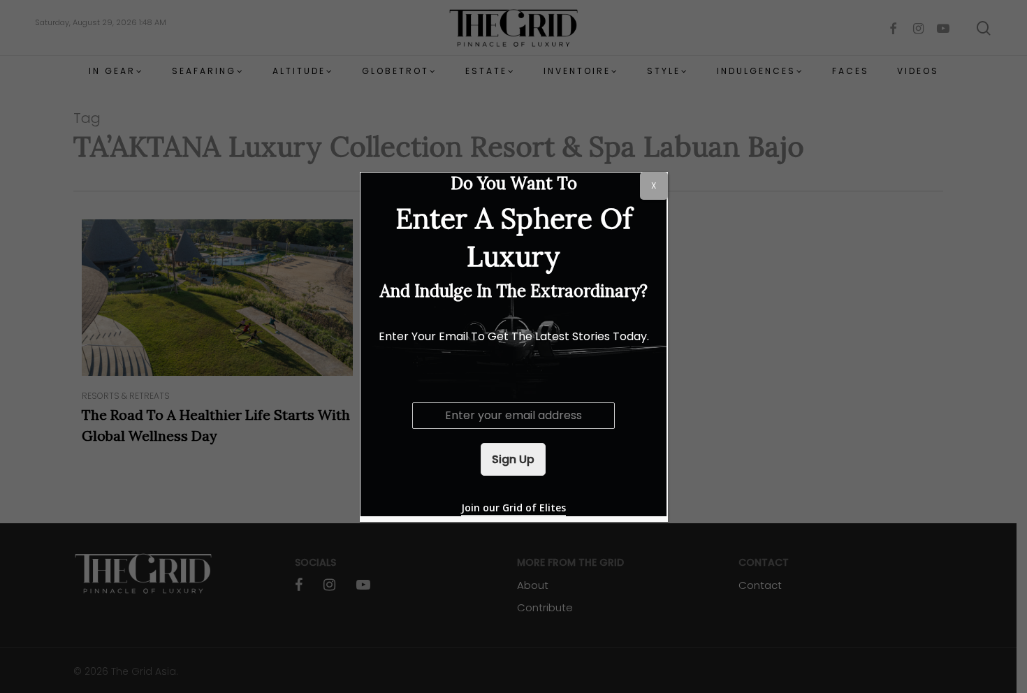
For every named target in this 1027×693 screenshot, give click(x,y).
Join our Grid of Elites (513, 507)
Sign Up (513, 459)
